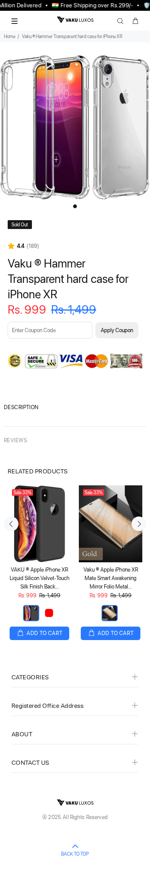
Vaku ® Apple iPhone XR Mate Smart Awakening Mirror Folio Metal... (110, 578)
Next (139, 524)
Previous (11, 524)
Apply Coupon (117, 330)
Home (9, 36)
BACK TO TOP (75, 854)
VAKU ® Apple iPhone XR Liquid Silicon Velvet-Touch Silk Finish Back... (40, 578)
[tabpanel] (75, 127)
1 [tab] (75, 206)
